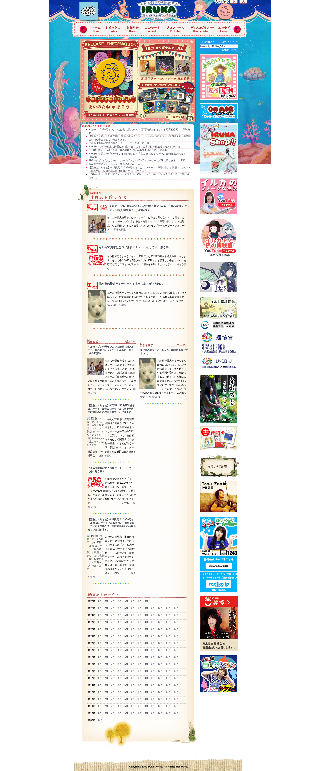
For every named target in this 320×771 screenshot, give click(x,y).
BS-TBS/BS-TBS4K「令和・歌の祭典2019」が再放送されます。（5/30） (128, 150)
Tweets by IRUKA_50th (212, 46)
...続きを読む (119, 229)
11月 (168, 608)
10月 (160, 608)
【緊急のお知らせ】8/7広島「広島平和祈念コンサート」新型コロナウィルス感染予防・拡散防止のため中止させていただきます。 (112, 408)
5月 (126, 600)
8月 (146, 600)
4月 (119, 600)
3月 (113, 600)
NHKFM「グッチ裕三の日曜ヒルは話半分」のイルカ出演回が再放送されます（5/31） (135, 146)
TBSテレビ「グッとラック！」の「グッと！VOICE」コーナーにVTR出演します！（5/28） (138, 160)
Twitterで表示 (229, 49)
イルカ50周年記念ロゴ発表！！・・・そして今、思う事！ (120, 143)
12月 (176, 608)
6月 (133, 600)
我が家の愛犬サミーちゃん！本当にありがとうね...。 (117, 164)
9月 (153, 608)
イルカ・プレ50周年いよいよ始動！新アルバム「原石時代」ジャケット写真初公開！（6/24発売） (111, 350)
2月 (106, 600)
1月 (99, 600)
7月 (139, 600)
